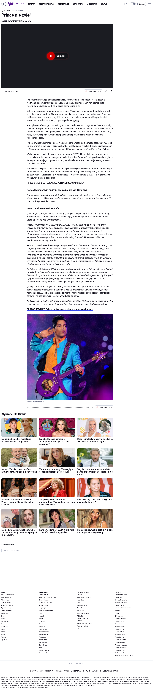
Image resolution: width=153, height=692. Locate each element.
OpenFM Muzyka (82, 618)
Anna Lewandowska (7, 595)
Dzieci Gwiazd (63, 4)
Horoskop (42, 621)
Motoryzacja (5, 626)
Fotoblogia (42, 637)
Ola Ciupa (80, 595)
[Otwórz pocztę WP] (126, 4)
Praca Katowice (120, 642)
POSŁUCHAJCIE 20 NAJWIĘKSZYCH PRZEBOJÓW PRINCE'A (55, 183)
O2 (78, 629)
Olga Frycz (118, 597)
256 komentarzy (94, 91)
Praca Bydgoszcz (120, 640)
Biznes (3, 619)
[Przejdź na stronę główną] (3, 6)
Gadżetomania (44, 634)
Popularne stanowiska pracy (124, 655)
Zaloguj (142, 4)
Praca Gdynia (119, 637)
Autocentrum (43, 640)
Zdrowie (3, 632)
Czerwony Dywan (46, 4)
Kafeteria (42, 626)
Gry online (4, 640)
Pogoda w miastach (83, 626)
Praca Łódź (118, 624)
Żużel (40, 648)
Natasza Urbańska (121, 602)
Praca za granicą (120, 648)
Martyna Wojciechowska (123, 608)
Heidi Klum (80, 600)
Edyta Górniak (43, 595)
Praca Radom (119, 632)
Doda (78, 602)
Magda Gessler (44, 605)
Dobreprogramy (44, 629)
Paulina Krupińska (121, 595)
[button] (133, 4)
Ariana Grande (5, 600)
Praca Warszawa (120, 619)
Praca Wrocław (120, 626)
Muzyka (31, 4)
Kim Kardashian (82, 605)
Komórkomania (44, 632)
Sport (2, 616)
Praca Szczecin (120, 634)
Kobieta (3, 629)
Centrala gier (43, 645)
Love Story (78, 4)
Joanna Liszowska (121, 600)
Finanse (3, 624)
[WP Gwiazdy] (18, 4)
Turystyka (42, 624)
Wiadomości (5, 613)
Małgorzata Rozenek (45, 602)
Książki (41, 616)
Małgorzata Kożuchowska (47, 597)
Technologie (5, 621)
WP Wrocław (43, 642)
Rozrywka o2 (43, 653)
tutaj (45, 687)
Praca (3, 634)
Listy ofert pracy (120, 650)
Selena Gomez (43, 600)
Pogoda (3, 637)
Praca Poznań (119, 629)
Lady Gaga (42, 608)
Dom (40, 613)
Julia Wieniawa (6, 597)
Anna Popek (81, 608)
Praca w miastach (121, 645)
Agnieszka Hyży (6, 608)
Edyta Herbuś (119, 605)
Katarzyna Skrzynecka (84, 597)
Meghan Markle (6, 602)
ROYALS (104, 4)
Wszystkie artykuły (83, 613)
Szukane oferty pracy (121, 653)
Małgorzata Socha (7, 605)
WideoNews (92, 4)
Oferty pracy (119, 616)
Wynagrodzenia (44, 650)
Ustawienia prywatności (112, 671)
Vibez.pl (79, 621)
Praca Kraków (119, 621)
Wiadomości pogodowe (84, 623)
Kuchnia (41, 619)
